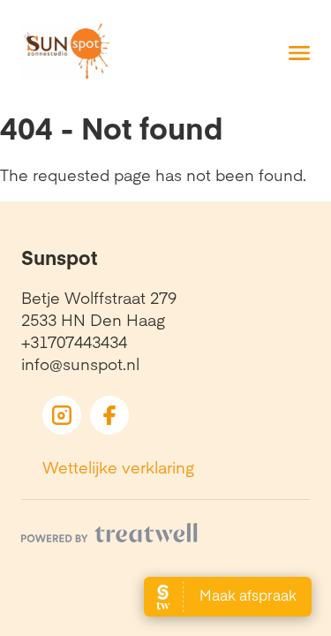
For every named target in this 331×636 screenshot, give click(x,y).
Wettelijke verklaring (118, 467)
